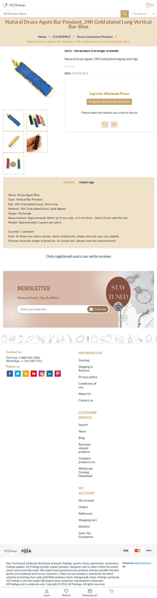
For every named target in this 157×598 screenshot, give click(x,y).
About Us (84, 393)
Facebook (10, 374)
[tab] (68, 182)
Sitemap (84, 360)
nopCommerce (142, 563)
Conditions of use (87, 385)
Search (125, 13)
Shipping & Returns (85, 368)
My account (86, 500)
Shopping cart (87, 520)
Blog (81, 438)
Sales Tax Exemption (85, 535)
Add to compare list (104, 124)
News (82, 431)
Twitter (18, 374)
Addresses (85, 513)
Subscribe (100, 309)
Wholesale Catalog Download (85, 472)
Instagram (42, 374)
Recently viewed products (84, 448)
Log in (47, 595)
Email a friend (114, 124)
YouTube (34, 374)
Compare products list (86, 460)
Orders (83, 507)
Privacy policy (87, 377)
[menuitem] (88, 360)
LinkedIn (50, 374)
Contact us (85, 400)
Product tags (86, 182)
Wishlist (84, 526)
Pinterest (58, 374)
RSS (26, 374)
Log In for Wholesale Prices (109, 93)
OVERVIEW (68, 182)
